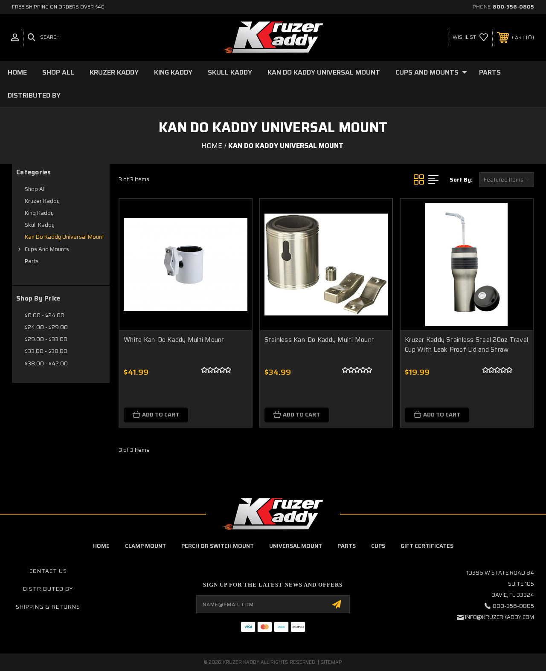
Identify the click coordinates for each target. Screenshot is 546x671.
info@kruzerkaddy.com (499, 617)
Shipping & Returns (48, 606)
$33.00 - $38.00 (46, 351)
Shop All (58, 72)
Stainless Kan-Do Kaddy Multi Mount (319, 340)
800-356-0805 (513, 7)
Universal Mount (295, 545)
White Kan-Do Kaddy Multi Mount (174, 340)
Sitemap (331, 662)
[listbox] (506, 179)
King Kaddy (173, 72)
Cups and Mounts (427, 72)
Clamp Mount (145, 545)
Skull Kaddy (230, 72)
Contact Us (48, 571)
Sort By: (461, 179)
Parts (490, 72)
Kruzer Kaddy (114, 72)
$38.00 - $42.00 (46, 363)
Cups (378, 545)
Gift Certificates (427, 545)
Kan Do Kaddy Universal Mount (323, 72)
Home (17, 72)
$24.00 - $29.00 (46, 327)
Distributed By (34, 95)
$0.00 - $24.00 (44, 315)
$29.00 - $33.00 (46, 339)
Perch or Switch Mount (217, 545)
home (101, 545)
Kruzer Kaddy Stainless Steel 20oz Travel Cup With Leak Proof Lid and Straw (466, 345)
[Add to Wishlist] (234, 215)
